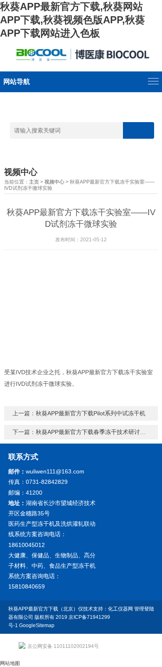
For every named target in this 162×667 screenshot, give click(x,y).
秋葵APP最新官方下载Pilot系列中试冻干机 (90, 413)
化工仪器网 (120, 609)
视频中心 (54, 182)
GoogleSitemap (36, 625)
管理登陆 (144, 609)
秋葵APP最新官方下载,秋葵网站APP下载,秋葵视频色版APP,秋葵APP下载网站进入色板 (72, 20)
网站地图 (10, 663)
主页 (34, 182)
